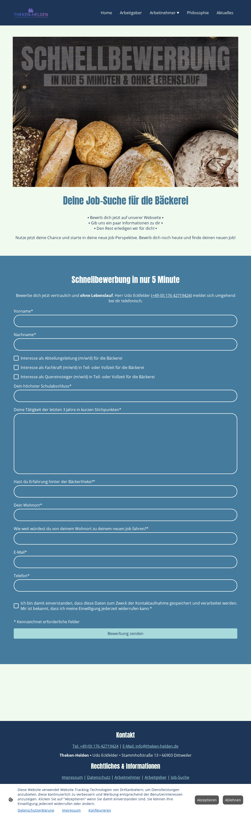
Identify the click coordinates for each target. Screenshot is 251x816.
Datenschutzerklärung (36, 810)
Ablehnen (233, 800)
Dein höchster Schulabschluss (43, 386)
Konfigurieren (99, 810)
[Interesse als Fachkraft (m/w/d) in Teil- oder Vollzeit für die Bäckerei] (16, 367)
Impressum (71, 810)
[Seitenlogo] (31, 13)
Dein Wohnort (28, 505)
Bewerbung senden (125, 633)
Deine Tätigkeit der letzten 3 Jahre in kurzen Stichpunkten (67, 409)
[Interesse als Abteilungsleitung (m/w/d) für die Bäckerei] (16, 358)
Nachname (25, 334)
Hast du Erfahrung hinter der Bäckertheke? (54, 481)
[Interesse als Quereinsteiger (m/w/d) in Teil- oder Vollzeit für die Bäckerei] (16, 376)
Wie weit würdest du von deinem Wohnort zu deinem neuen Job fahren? (81, 528)
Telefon (22, 575)
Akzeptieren (207, 800)
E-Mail (20, 552)
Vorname (23, 311)
